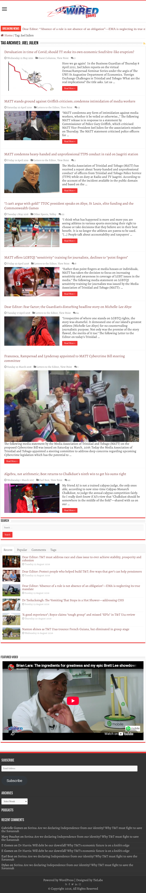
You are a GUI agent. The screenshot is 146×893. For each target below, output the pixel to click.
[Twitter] (72, 884)
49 (69, 480)
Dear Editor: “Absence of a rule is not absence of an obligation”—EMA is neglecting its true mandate (81, 587)
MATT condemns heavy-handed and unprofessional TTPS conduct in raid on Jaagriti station (71, 154)
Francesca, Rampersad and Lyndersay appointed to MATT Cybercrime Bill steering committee (64, 358)
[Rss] (66, 884)
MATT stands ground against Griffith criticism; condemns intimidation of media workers (70, 101)
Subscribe (14, 781)
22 (63, 214)
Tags (53, 550)
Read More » (69, 88)
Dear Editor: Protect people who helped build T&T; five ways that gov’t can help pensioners (82, 571)
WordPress (66, 880)
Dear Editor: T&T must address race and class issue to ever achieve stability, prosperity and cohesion (81, 558)
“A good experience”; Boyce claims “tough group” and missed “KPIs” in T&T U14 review (78, 614)
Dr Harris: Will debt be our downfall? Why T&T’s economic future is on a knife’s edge (73, 845)
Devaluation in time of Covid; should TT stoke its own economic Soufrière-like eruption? (69, 52)
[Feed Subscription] (144, 43)
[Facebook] (69, 884)
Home (8, 35)
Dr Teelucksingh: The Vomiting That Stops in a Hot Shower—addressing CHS (73, 29)
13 (79, 107)
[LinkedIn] (76, 884)
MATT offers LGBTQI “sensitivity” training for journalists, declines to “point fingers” (66, 257)
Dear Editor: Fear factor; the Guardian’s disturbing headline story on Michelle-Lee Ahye (68, 306)
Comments (39, 550)
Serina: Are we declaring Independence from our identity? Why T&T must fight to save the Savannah (71, 829)
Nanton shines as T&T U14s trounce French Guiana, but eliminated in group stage (75, 629)
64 (77, 313)
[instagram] (79, 884)
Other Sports (41, 214)
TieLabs (98, 880)
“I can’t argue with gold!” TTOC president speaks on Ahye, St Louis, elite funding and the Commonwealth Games (69, 205)
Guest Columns (47, 58)
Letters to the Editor (48, 107)
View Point (63, 58)
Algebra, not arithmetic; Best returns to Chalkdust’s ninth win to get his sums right (65, 474)
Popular (22, 550)
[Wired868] (73, 10)
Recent (8, 550)
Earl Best (44, 480)
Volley (52, 214)
